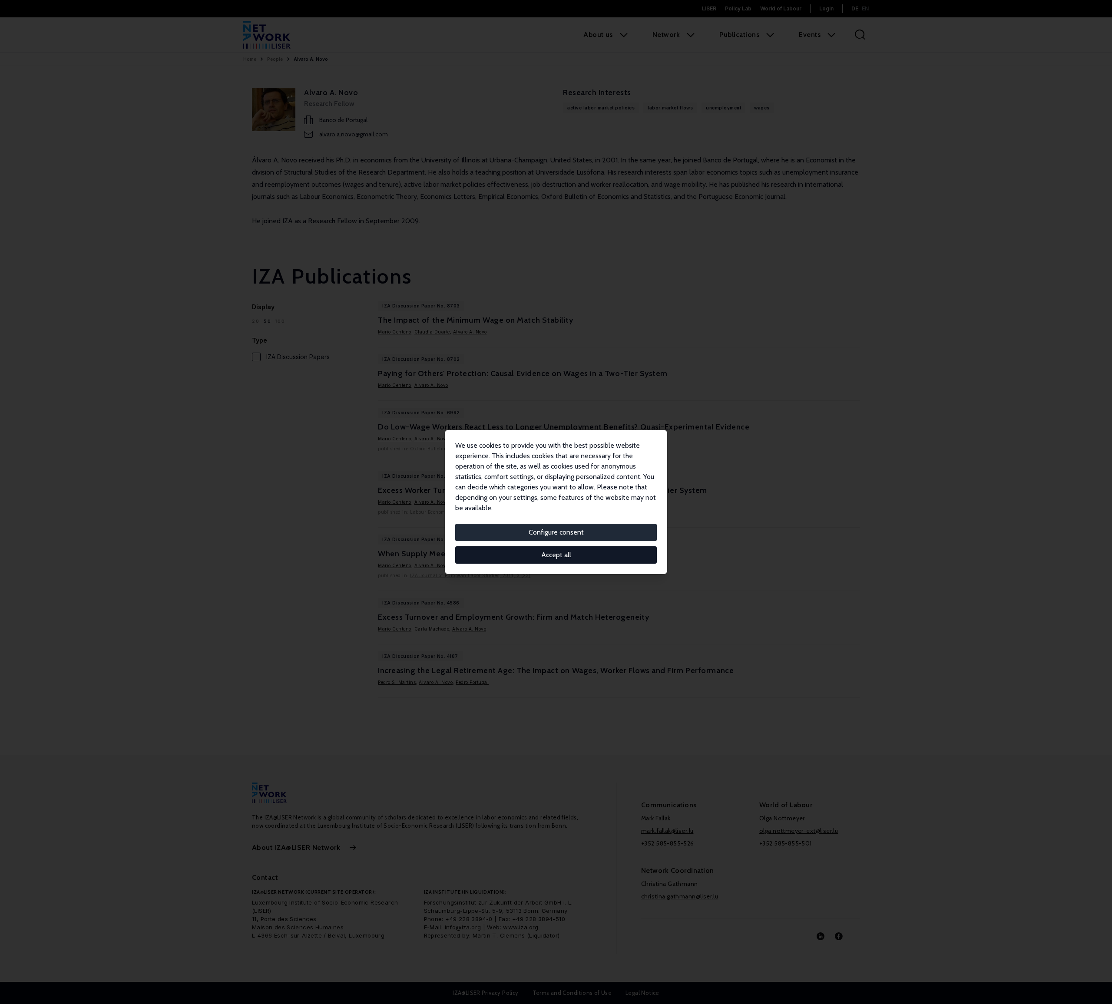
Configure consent (556, 532)
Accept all (556, 555)
